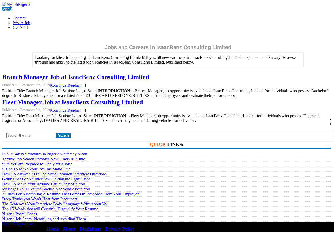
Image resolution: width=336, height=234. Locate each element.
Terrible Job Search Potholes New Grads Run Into (43, 159)
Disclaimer (90, 229)
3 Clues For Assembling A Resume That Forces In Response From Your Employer (70, 194)
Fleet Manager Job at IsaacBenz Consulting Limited (72, 102)
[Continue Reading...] (68, 85)
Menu (7, 9)
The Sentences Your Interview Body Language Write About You (55, 204)
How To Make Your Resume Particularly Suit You (43, 184)
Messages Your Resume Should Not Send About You (46, 189)
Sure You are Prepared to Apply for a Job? (37, 164)
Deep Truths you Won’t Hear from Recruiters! (40, 199)
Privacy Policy (120, 229)
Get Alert (20, 27)
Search (63, 135)
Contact (19, 18)
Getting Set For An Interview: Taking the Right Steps (46, 179)
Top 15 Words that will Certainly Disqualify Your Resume (50, 209)
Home (53, 229)
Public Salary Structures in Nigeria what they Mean (44, 154)
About (69, 229)
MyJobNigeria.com (18, 224)
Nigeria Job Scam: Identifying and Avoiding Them (44, 219)
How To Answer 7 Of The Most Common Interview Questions (54, 174)
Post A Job (21, 22)
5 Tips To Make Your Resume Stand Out (36, 169)
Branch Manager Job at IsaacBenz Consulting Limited (75, 77)
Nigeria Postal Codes (19, 214)
